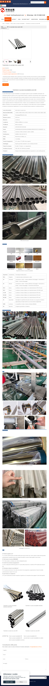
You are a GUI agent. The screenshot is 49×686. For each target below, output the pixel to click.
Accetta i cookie (9, 682)
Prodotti (7, 19)
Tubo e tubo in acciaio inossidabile (17, 23)
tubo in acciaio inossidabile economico (16, 639)
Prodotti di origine (6, 70)
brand (3, 68)
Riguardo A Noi (43, 19)
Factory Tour (25, 19)
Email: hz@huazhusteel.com (15, 15)
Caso (19, 19)
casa (3, 23)
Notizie (14, 19)
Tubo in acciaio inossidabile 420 (15, 638)
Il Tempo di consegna (6, 72)
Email (5, 84)
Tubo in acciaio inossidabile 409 (15, 636)
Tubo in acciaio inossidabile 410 (30, 636)
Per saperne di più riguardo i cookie (11, 678)
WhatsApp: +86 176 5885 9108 (36, 15)
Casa (2, 19)
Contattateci (34, 19)
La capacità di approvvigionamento (9, 73)
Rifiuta (21, 682)
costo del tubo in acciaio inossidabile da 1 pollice (33, 638)
